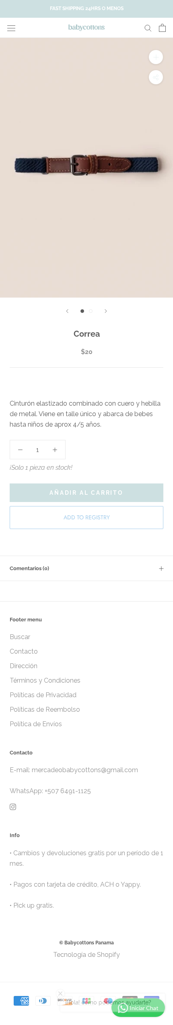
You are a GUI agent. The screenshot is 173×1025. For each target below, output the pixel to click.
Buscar (20, 637)
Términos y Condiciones (45, 680)
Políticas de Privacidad (43, 695)
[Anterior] (67, 311)
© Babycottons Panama (86, 943)
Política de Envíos (36, 724)
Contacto (24, 651)
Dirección (23, 666)
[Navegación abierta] (11, 28)
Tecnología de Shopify (86, 954)
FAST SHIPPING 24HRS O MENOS (87, 8)
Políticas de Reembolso (45, 709)
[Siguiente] (106, 311)
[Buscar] (148, 27)
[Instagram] (13, 806)
